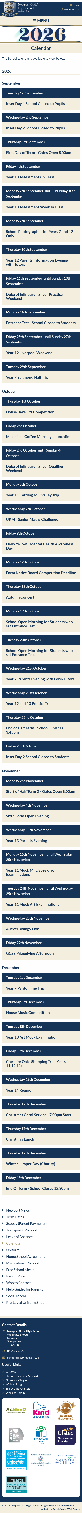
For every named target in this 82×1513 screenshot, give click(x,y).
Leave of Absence (19, 1236)
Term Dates (15, 1217)
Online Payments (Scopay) (22, 1376)
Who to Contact (18, 1282)
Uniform (12, 1250)
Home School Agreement (25, 1256)
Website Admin (15, 1392)
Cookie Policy (66, 1505)
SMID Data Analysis (18, 1388)
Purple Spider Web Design (66, 1509)
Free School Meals (20, 1269)
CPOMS (11, 1371)
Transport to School (21, 1230)
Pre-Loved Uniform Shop (25, 1302)
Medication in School (22, 1263)
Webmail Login (15, 1384)
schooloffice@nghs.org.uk (23, 1357)
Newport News (18, 1210)
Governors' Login (16, 1380)
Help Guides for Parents (24, 1289)
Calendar (13, 1243)
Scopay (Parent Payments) (26, 1223)
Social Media (16, 1296)
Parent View (15, 1276)
